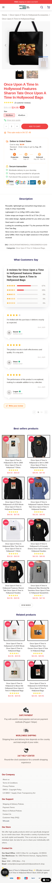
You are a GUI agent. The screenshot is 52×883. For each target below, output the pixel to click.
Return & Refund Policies (12, 811)
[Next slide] (46, 45)
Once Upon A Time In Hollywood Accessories (29, 15)
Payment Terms (9, 807)
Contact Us (7, 814)
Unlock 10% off (4, 872)
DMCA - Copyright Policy (12, 790)
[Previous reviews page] (34, 412)
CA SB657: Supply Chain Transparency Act (19, 793)
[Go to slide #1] (20, 74)
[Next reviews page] (46, 412)
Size (5, 111)
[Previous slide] (5, 45)
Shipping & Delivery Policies (13, 804)
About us (6, 779)
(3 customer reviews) (23, 103)
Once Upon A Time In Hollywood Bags (18, 19)
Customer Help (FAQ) (11, 817)
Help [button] (47, 880)
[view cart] (48, 7)
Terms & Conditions (10, 783)
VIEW (13, 455)
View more (26, 605)
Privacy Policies (9, 786)
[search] (41, 7)
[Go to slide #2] (32, 74)
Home (4, 15)
